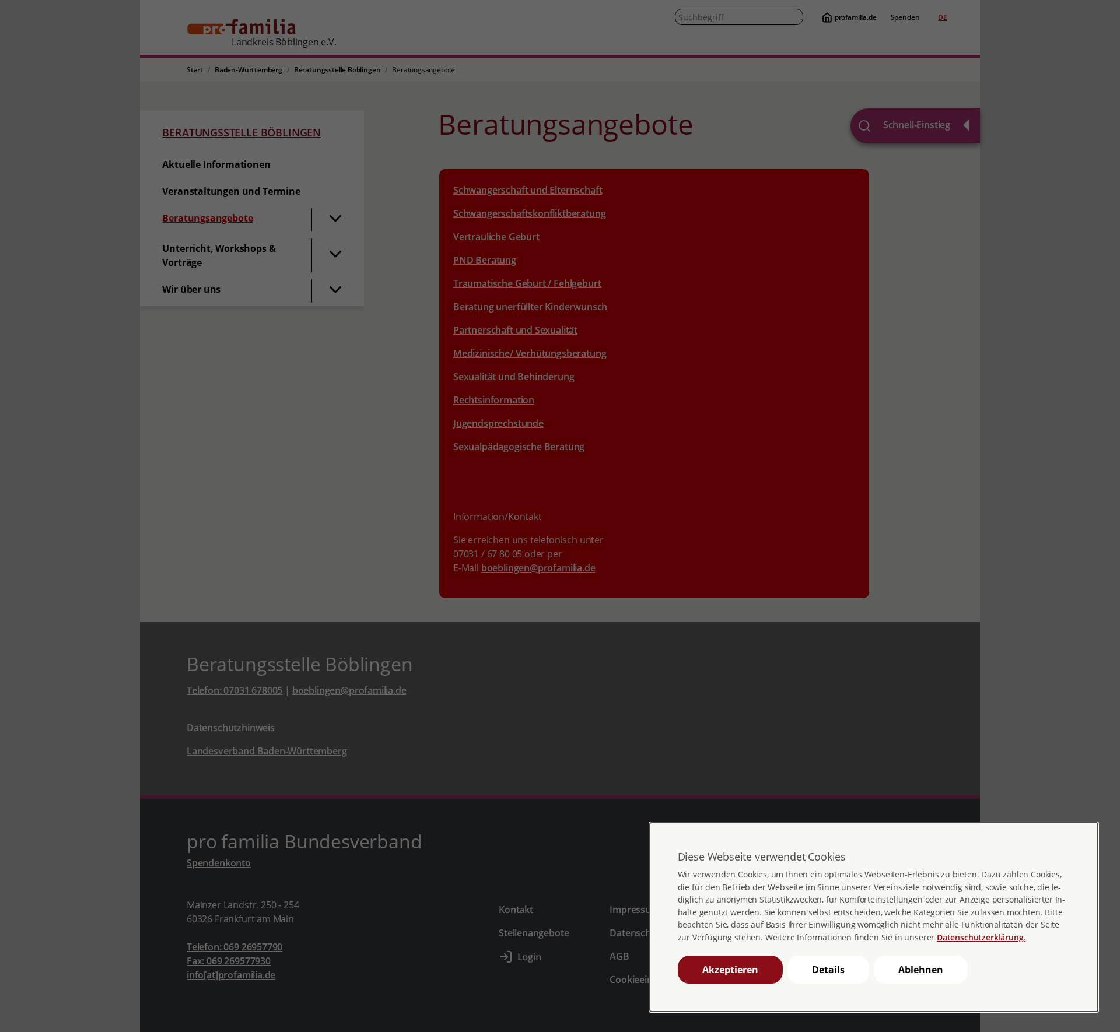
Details (828, 969)
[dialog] (874, 917)
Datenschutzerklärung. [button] (981, 937)
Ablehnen (920, 969)
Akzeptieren (730, 969)
